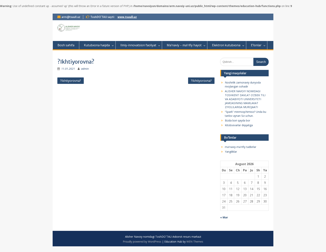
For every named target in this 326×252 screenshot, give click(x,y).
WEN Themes (194, 241)
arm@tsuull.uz (71, 17)
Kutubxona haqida (97, 45)
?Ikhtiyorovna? (70, 81)
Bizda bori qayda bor (237, 120)
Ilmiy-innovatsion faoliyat (138, 45)
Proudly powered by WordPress (142, 241)
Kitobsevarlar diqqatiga (239, 125)
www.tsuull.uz (127, 17)
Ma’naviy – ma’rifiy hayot (184, 45)
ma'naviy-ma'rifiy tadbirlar (240, 147)
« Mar (224, 217)
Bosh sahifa (66, 45)
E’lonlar (256, 45)
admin (85, 68)
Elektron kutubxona (226, 45)
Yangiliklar (231, 151)
